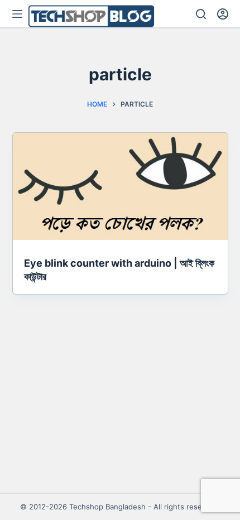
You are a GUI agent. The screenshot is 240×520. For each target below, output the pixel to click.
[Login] (222, 14)
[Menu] (17, 14)
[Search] (201, 14)
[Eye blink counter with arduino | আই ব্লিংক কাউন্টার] (120, 186)
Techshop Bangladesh (107, 506)
